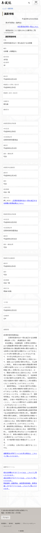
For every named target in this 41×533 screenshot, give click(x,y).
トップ (4, 8)
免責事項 (17, 523)
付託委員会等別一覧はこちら (28, 26)
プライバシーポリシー (29, 523)
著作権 (11, 523)
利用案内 (3, 523)
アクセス (6, 517)
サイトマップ (7, 526)
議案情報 (10, 8)
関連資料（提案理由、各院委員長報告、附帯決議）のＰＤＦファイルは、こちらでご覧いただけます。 (20, 485)
